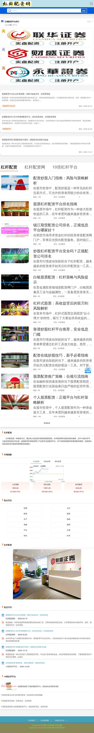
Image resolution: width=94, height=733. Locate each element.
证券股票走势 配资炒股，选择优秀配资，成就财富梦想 (25, 663)
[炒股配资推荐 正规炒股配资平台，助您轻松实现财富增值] (9, 686)
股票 (68, 513)
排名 (25, 535)
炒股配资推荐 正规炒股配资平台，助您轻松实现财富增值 (38, 686)
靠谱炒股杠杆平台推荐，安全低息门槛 (60, 331)
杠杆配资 (31, 720)
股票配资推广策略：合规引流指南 (60, 376)
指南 (68, 519)
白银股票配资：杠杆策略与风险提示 (60, 279)
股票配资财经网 (52, 727)
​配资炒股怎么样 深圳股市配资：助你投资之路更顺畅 (22, 695)
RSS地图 (51, 725)
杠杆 (68, 535)
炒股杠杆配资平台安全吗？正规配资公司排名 (60, 253)
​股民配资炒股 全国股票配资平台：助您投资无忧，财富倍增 (25, 706)
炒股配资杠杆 (7, 129)
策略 (25, 524)
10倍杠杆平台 (59, 720)
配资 (25, 513)
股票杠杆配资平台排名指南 (55, 203)
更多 (89, 21)
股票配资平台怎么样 (9, 106)
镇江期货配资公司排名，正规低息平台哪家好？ (60, 227)
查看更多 (47, 423)
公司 (68, 508)
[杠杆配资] (17, 4)
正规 (68, 530)
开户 (25, 519)
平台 (25, 530)
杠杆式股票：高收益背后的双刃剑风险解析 (60, 305)
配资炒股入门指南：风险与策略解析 (60, 180)
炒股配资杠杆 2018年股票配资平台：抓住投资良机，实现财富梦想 (29, 116)
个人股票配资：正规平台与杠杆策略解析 (60, 399)
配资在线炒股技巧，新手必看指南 (60, 355)
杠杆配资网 (45, 720)
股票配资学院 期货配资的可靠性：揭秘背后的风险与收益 (25, 139)
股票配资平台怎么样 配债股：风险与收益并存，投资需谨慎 (26, 93)
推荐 (68, 524)
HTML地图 (58, 725)
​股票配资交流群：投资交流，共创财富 (17, 700)
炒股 (25, 508)
